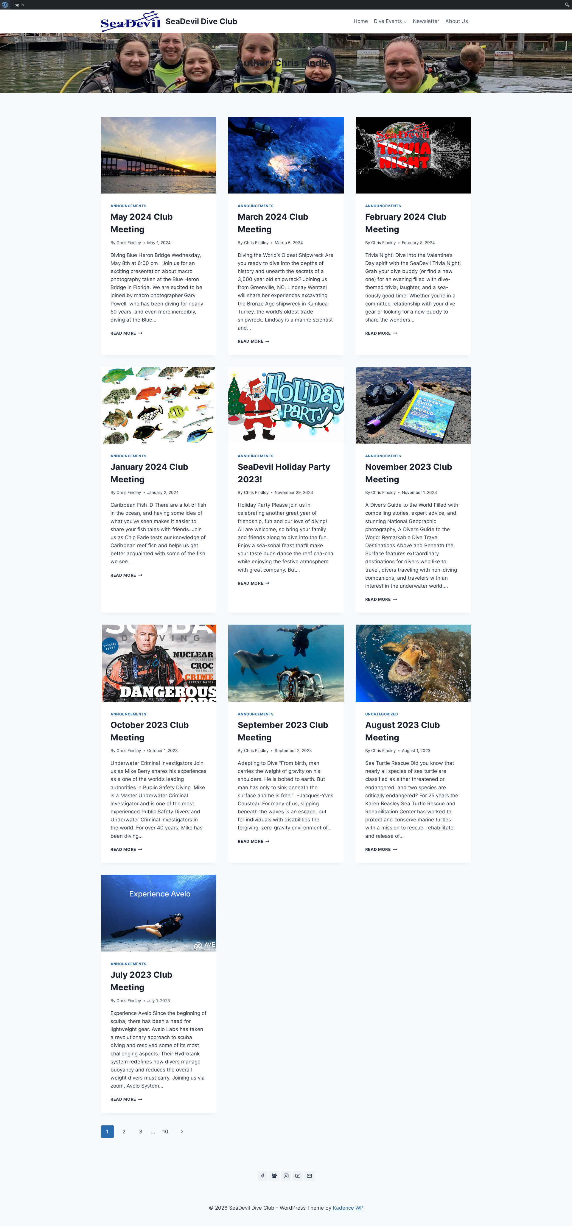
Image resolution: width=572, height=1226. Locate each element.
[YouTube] (298, 1176)
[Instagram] (286, 1176)
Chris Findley (128, 242)
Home (361, 21)
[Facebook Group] (274, 1176)
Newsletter (426, 21)
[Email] (309, 1176)
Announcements (129, 206)
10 (165, 1132)
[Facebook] (263, 1176)
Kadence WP (348, 1208)
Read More (126, 333)
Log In (18, 4)
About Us (456, 21)
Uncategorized (381, 714)
